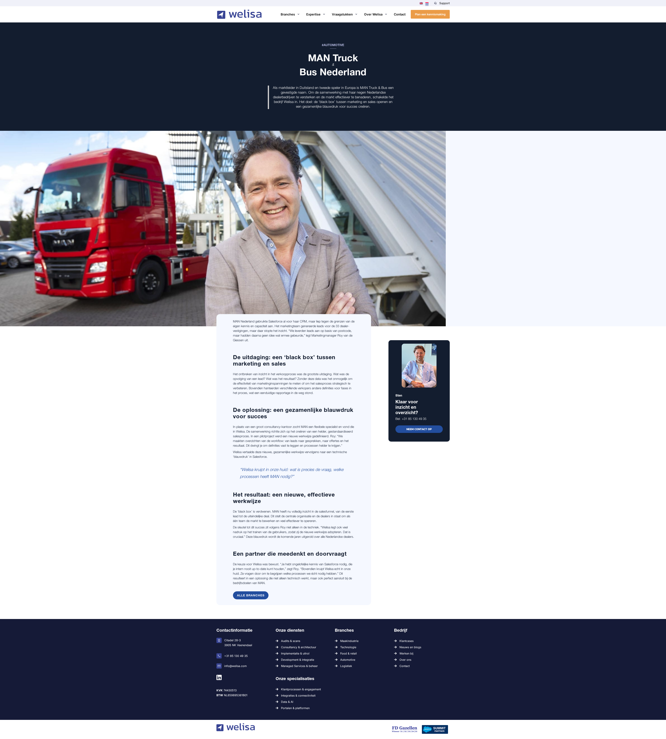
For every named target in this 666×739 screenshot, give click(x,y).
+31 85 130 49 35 (414, 419)
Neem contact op (419, 429)
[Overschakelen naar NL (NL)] (427, 3)
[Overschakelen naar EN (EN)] (421, 3)
